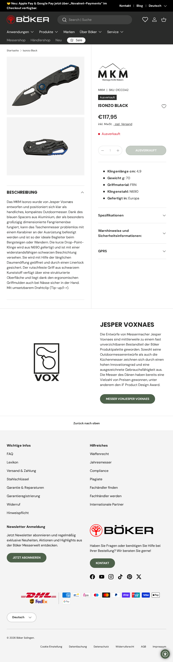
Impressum (159, 646)
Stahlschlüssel (18, 479)
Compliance (99, 470)
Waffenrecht (99, 454)
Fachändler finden (104, 487)
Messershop (16, 40)
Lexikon (12, 462)
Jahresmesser (101, 462)
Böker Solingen (25, 637)
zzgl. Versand (123, 124)
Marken (69, 32)
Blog (140, 6)
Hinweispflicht (18, 513)
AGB (143, 646)
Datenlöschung (78, 646)
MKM (101, 90)
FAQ (10, 454)
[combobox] (94, 19)
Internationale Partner (107, 504)
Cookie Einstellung (51, 646)
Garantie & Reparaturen (25, 487)
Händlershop (40, 40)
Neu (58, 40)
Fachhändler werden (106, 496)
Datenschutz (101, 646)
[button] (163, 19)
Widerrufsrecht (125, 646)
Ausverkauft (146, 150)
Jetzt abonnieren (27, 557)
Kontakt (125, 6)
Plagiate (96, 479)
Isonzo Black (30, 50)
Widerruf (13, 504)
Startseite (13, 50)
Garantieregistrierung (23, 496)
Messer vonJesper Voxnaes (127, 399)
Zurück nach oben (86, 423)
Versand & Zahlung (21, 470)
